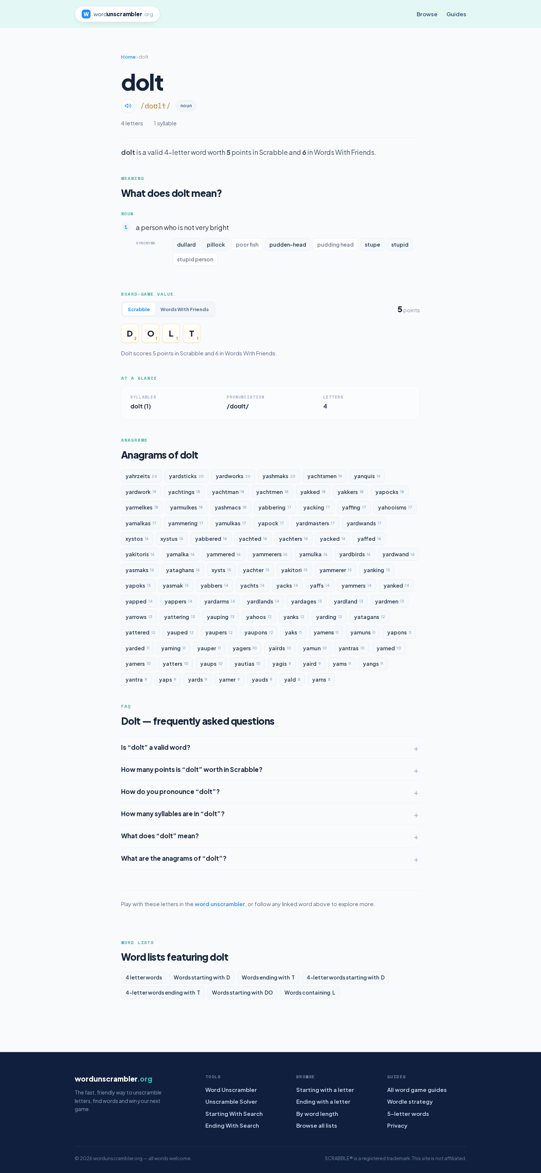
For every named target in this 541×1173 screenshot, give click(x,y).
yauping (220, 616)
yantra (136, 679)
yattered (140, 632)
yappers (178, 601)
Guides (456, 13)
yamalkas (140, 523)
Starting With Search (234, 1113)
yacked (333, 538)
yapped (139, 601)
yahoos (259, 616)
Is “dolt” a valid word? (155, 747)
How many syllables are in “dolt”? (172, 814)
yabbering (274, 507)
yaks (293, 632)
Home (128, 57)
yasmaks (139, 570)
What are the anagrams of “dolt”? (173, 858)
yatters (175, 663)
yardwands (364, 523)
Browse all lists (316, 1125)
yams (342, 663)
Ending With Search (232, 1125)
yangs (373, 663)
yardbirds (355, 554)
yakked (313, 491)
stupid (400, 244)
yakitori (294, 570)
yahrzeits (141, 476)
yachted (253, 538)
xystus (171, 538)
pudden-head (287, 244)
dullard (186, 244)
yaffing (354, 507)
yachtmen (272, 491)
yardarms (219, 601)
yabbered (211, 538)
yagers (245, 648)
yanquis (367, 476)
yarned (388, 648)
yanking (377, 570)
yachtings (184, 491)
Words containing (309, 992)
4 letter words (143, 977)
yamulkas (230, 523)
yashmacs (231, 507)
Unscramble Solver (231, 1101)
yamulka (313, 554)
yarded (137, 648)
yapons (399, 632)
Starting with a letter (325, 1089)
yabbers (215, 585)
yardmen (389, 601)
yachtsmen (324, 476)
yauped (180, 632)
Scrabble (139, 309)
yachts (252, 585)
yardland (348, 601)
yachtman (228, 491)
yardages (306, 601)
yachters (293, 538)
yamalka (180, 554)
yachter (256, 570)
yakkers (350, 491)
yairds (280, 648)
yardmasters (315, 523)
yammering (186, 523)
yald (292, 679)
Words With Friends (184, 309)
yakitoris (140, 554)
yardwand (398, 554)
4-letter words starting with (346, 977)
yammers (357, 585)
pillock (216, 244)
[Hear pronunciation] (128, 106)
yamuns (362, 632)
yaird (312, 663)
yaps (167, 679)
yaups (211, 663)
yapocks (389, 491)
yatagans (369, 616)
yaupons (258, 632)
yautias (247, 663)
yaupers (219, 632)
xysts (221, 570)
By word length (317, 1113)
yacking (316, 507)
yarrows (138, 616)
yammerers (269, 554)
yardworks (233, 476)
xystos (137, 538)
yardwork (140, 491)
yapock (271, 523)
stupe (372, 244)
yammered (223, 554)
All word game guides (417, 1089)
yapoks (138, 585)
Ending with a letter (323, 1101)
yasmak (176, 585)
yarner (229, 679)
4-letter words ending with (162, 992)
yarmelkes (141, 507)
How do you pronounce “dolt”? (170, 791)
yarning (173, 648)
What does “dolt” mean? (160, 836)
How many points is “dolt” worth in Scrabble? (191, 769)
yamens (326, 632)
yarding (329, 616)
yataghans (183, 570)
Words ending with (268, 977)
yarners (138, 663)
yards (197, 679)
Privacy (397, 1125)
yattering (179, 616)
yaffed (369, 538)
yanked (396, 585)
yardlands (263, 601)
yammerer (335, 570)
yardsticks (186, 476)
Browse (427, 13)
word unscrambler (220, 903)
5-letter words (408, 1113)
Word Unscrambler (231, 1089)
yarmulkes (186, 507)
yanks (293, 616)
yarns (321, 679)
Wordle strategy (410, 1101)
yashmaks (279, 476)
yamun (315, 648)
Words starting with (202, 977)
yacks (287, 585)
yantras (352, 648)
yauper (209, 648)
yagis (281, 663)
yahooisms (395, 507)
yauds (262, 679)
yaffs (320, 585)
